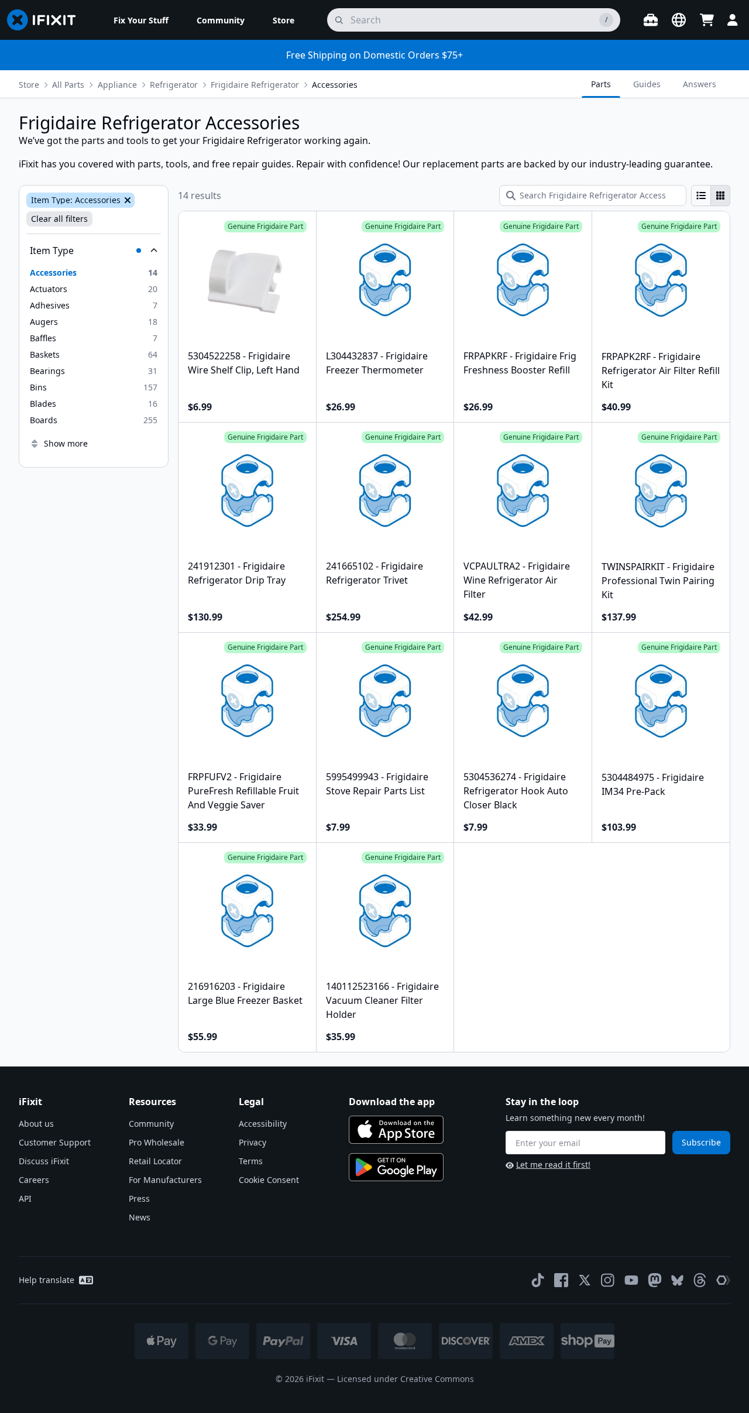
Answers (699, 84)
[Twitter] (585, 1280)
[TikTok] (538, 1280)
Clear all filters (59, 218)
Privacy (252, 1142)
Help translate (46, 1279)
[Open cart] (707, 20)
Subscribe (701, 1142)
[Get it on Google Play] (396, 1167)
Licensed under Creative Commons (405, 1378)
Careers (34, 1179)
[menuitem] (141, 20)
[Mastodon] (655, 1280)
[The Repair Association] (723, 1280)
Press (139, 1198)
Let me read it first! (553, 1164)
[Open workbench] (650, 20)
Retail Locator (155, 1161)
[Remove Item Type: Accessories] (126, 200)
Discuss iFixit (44, 1161)
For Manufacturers (165, 1179)
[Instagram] (608, 1280)
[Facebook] (561, 1280)
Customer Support (55, 1142)
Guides (647, 84)
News (139, 1217)
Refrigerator (174, 84)
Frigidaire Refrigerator (255, 84)
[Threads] (700, 1280)
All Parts (68, 84)
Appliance (117, 84)
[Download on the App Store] (396, 1130)
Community (151, 1123)
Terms (251, 1161)
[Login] (732, 20)
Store (29, 84)
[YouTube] (631, 1280)
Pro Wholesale (156, 1142)
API (25, 1198)
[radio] (701, 195)
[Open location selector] (678, 20)
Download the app (392, 1101)
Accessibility (263, 1123)
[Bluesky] (677, 1280)
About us (36, 1123)
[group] (710, 195)
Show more (66, 443)
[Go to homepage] (46, 19)
